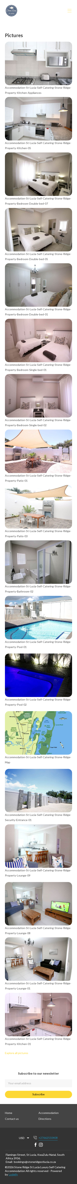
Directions (44, 1118)
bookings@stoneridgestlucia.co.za (35, 1161)
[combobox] (24, 1138)
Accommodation (48, 1112)
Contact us (12, 1118)
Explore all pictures (16, 1053)
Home (8, 1112)
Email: (9, 1161)
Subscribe (38, 1094)
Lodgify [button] (13, 1174)
